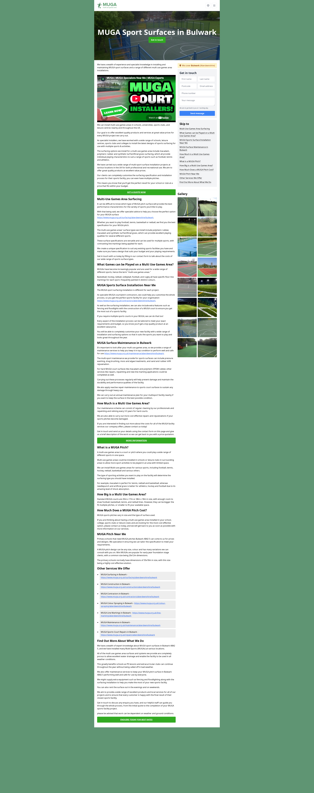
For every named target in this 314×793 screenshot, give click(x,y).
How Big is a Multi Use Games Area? (196, 165)
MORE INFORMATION (136, 440)
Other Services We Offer (191, 178)
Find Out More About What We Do (195, 182)
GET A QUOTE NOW (136, 192)
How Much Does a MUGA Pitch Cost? (197, 169)
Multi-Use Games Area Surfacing (195, 128)
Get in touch (157, 40)
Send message (197, 113)
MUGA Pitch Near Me (189, 173)
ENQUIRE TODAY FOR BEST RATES (136, 719)
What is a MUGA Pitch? (190, 161)
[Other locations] (208, 5)
